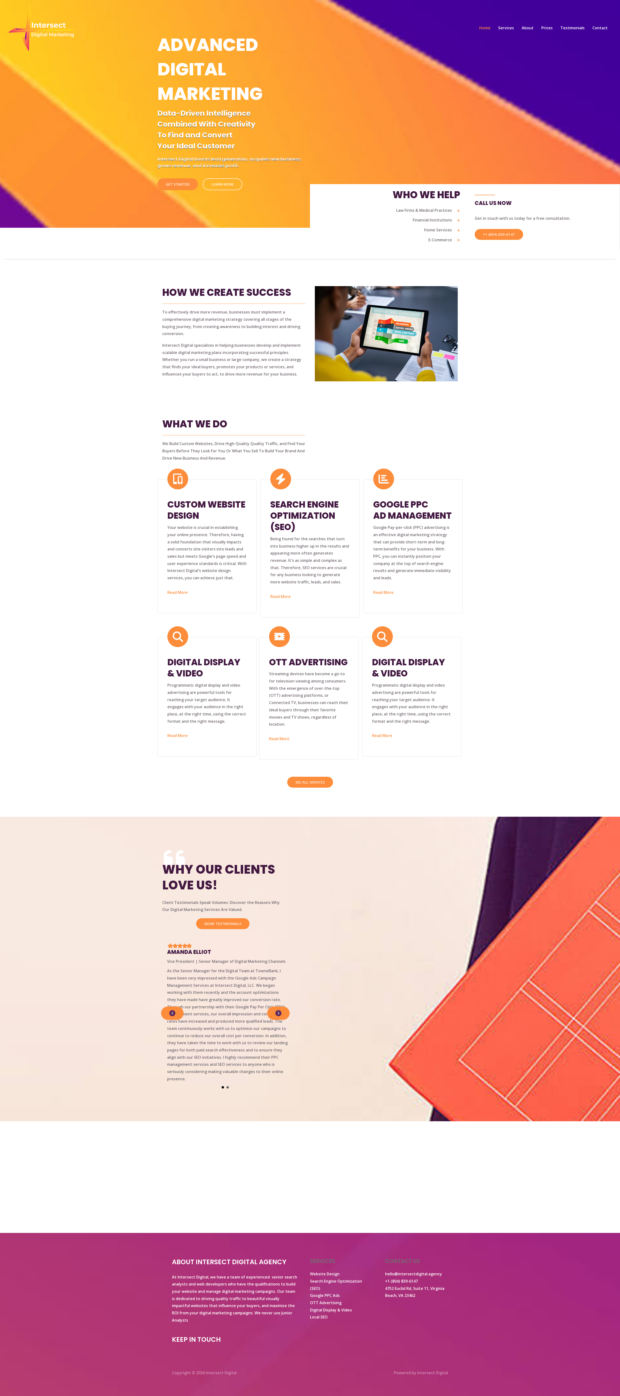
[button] (499, 234)
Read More (177, 592)
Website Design (325, 1274)
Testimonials (572, 28)
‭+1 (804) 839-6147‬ (401, 1281)
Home (484, 28)
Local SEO (319, 1317)
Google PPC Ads (325, 1295)
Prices (547, 28)
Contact (600, 28)
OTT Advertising (325, 1302)
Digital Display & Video (331, 1310)
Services (506, 28)
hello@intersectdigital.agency (413, 1274)
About (528, 28)
